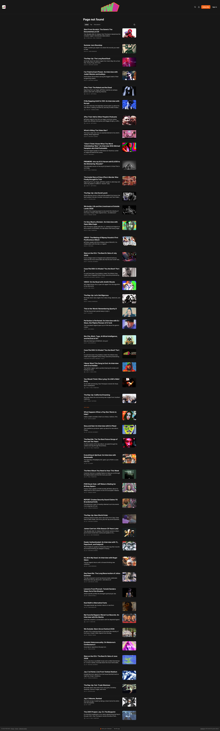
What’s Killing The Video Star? (96, 130)
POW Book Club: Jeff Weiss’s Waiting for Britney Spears (100, 485)
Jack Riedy (91, 154)
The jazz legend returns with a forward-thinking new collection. (99, 563)
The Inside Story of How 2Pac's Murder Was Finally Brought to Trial (101, 178)
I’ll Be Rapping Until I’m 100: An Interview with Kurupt (101, 102)
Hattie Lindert (92, 418)
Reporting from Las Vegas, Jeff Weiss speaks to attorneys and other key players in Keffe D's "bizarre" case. (102, 182)
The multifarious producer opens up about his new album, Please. (101, 429)
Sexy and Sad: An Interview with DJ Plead (100, 426)
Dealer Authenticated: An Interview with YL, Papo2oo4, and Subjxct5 (101, 543)
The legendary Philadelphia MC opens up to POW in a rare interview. (101, 460)
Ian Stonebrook (95, 535)
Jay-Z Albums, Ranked (93, 699)
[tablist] (92, 24)
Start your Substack (107, 728)
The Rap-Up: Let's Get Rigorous (96, 295)
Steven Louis (91, 199)
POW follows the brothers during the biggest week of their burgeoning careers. (101, 77)
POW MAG (90, 246)
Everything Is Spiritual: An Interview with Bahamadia (100, 456)
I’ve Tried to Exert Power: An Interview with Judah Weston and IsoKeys (101, 73)
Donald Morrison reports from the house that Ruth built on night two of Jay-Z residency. (101, 675)
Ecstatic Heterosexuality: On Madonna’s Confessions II (100, 643)
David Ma (92, 621)
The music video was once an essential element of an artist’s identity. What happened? (101, 133)
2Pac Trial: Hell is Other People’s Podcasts (100, 117)
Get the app (117, 728)
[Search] (195, 7)
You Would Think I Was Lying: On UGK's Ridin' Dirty (102, 380)
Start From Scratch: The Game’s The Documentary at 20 (98, 30)
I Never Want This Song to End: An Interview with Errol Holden (101, 364)
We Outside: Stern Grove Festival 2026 (99, 629)
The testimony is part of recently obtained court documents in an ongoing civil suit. (101, 505)
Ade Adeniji (91, 329)
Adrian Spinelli (92, 595)
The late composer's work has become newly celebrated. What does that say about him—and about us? (100, 579)
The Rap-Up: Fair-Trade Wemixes (97, 685)
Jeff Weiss (93, 93)
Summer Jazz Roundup (93, 45)
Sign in (214, 7)
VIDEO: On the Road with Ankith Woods (99, 282)
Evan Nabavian (92, 607)
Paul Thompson (97, 38)
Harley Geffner (92, 401)
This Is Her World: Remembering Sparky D (100, 309)
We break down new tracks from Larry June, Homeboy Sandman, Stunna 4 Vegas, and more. (100, 688)
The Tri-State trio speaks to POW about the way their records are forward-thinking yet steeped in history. (102, 547)
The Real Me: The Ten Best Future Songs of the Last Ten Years (100, 440)
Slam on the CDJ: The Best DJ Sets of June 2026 (100, 657)
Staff (89, 704)
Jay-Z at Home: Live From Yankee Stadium (100, 672)
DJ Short (90, 313)
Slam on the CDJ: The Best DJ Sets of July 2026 (100, 254)
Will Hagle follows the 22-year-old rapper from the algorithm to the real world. (102, 285)
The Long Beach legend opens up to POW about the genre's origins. (101, 326)
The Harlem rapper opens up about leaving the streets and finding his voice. (101, 369)
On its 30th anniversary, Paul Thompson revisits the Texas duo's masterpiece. (101, 384)
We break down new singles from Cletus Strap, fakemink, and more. (102, 298)
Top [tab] (91, 24)
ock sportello (92, 343)
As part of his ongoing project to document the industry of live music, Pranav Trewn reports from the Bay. (101, 632)
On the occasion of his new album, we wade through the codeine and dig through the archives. (100, 444)
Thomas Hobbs (95, 109)
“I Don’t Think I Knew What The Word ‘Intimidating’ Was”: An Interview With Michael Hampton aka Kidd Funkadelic (102, 146)
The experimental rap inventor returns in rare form (99, 605)
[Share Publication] (199, 7)
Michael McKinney (93, 261)
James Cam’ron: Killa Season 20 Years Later (101, 529)
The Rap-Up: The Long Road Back (97, 59)
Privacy (12, 728)
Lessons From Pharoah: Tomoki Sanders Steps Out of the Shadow (100, 590)
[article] (110, 35)
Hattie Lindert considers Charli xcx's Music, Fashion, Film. (101, 417)
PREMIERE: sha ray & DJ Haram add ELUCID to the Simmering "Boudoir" (102, 163)
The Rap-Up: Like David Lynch (96, 193)
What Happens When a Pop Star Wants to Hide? (100, 413)
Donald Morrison (92, 301)
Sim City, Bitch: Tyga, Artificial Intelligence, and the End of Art (100, 337)
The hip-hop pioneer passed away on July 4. (97, 311)
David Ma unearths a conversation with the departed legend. (102, 619)
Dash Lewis (93, 372)
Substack (202, 728)
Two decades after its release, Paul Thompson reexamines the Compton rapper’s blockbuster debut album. (102, 35)
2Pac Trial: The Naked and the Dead (98, 88)
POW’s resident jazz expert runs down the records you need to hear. (101, 48)
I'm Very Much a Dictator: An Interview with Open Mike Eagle (101, 223)
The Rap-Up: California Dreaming (97, 395)
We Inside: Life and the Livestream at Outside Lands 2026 (101, 207)
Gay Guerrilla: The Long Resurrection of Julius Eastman (102, 574)
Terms (16, 728)
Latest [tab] (86, 24)
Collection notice (23, 728)
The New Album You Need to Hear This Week (101, 471)
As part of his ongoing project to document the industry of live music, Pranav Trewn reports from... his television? (101, 212)
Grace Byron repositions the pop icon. (95, 647)
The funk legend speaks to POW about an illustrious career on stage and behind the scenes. (101, 151)
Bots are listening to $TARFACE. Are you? (96, 341)
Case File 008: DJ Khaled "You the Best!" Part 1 (101, 351)
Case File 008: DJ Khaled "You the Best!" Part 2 (101, 270)
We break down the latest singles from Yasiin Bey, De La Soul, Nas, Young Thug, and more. (102, 62)
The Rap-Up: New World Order (96, 515)
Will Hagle (91, 288)
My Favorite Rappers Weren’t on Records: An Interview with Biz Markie (101, 616)
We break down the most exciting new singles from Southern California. (102, 398)
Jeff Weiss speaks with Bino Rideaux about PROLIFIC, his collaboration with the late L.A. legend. (100, 243)
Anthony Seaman (93, 64)
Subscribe (206, 7)
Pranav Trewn (92, 214)
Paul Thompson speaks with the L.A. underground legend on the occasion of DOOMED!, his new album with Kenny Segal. (102, 227)
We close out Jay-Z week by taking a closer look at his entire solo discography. (101, 701)
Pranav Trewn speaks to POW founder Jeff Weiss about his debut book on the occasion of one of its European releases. (101, 489)
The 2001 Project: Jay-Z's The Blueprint (99, 712)
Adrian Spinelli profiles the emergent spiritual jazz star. (100, 593)
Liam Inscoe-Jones (93, 581)
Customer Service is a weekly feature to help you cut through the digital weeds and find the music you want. (102, 474)
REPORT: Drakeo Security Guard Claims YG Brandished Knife (101, 501)
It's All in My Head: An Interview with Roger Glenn (100, 559)
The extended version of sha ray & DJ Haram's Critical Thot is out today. (102, 167)
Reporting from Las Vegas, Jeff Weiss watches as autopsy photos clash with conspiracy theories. (100, 91)
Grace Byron (91, 649)
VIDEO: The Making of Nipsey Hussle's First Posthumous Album (101, 239)
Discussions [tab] (97, 24)
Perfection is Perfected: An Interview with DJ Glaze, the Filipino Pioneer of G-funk (101, 322)
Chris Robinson (93, 51)
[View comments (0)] (97, 40)
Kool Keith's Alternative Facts (95, 603)
